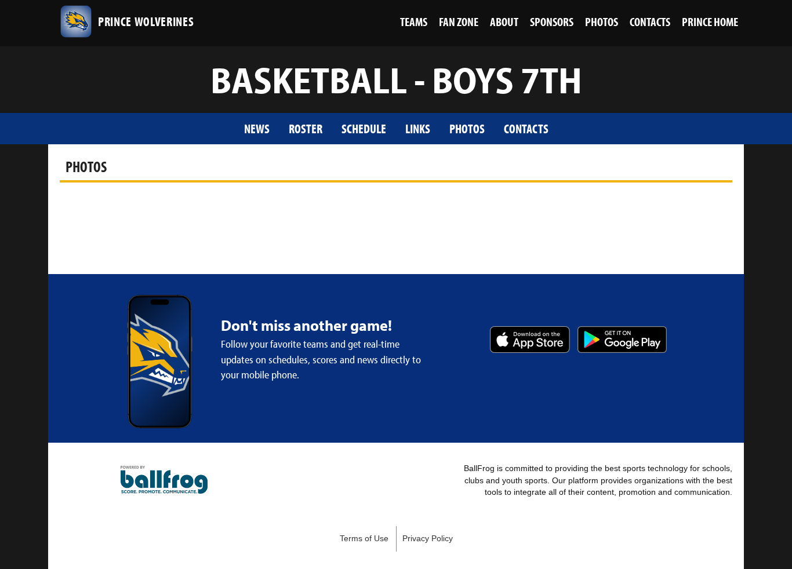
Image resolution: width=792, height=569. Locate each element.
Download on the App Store (530, 339)
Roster (305, 128)
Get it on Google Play (622, 339)
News (257, 128)
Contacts (526, 128)
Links (417, 128)
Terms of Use (364, 538)
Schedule (363, 128)
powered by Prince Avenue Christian (164, 480)
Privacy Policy (427, 538)
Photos (467, 128)
